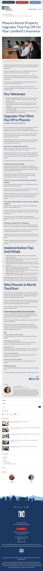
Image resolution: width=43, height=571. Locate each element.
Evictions (5, 458)
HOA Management (6, 462)
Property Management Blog (7, 14)
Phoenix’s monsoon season (9, 225)
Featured (4, 460)
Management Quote (22, 2)
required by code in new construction (27, 193)
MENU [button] (40, 9)
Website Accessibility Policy (29, 567)
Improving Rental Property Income (9, 463)
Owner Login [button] (22, 538)
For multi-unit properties (9, 216)
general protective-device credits (17, 156)
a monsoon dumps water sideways (23, 66)
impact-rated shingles (16, 129)
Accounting (5, 457)
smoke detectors (21, 184)
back (4, 400)
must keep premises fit (19, 195)
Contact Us (21, 528)
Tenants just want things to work (11, 71)
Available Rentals (35, 2)
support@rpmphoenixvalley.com (23, 524)
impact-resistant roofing (19, 133)
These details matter (8, 143)
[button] (3, 415)
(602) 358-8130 (33, 9)
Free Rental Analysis (8, 2)
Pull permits (6, 173)
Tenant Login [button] (22, 541)
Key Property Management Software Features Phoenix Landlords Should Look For (21, 372)
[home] (7, 8)
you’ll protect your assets (32, 88)
